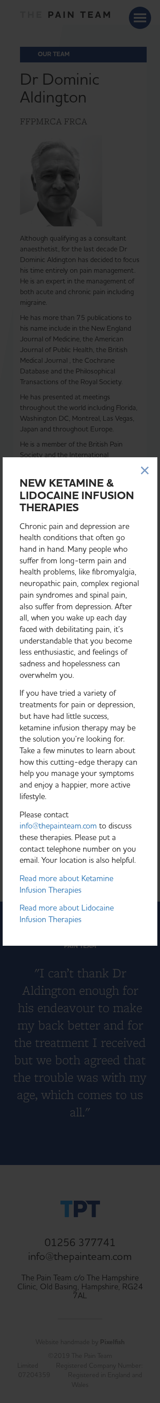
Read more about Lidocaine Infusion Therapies (67, 914)
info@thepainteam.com (58, 826)
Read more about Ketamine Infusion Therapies (66, 884)
